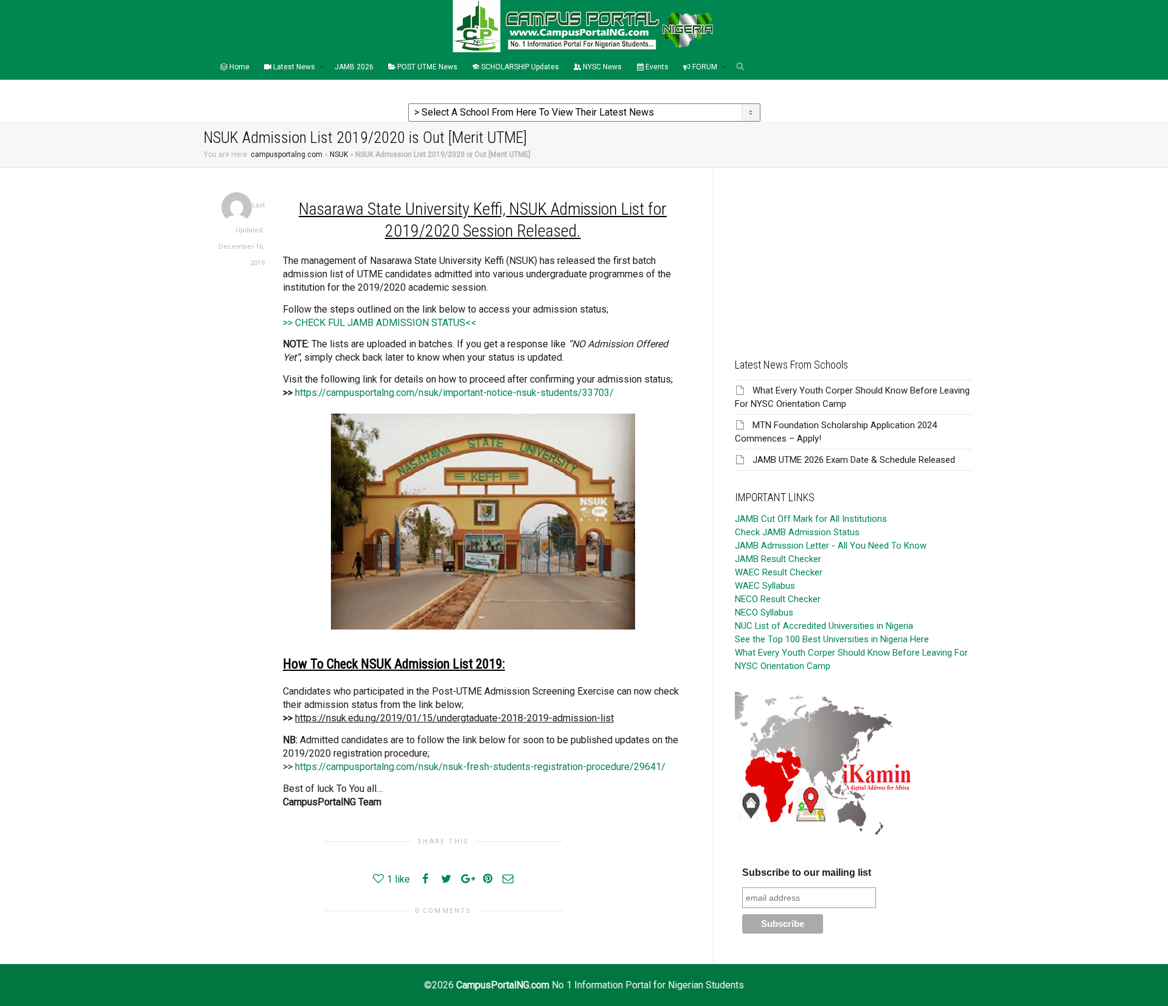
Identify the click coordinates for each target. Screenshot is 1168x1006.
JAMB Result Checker (778, 558)
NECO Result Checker (778, 599)
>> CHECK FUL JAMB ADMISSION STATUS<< (379, 322)
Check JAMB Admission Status (797, 532)
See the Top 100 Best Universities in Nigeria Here (832, 639)
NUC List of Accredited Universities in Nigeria (824, 625)
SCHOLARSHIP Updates (519, 67)
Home (238, 67)
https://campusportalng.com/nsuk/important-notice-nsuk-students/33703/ (454, 392)
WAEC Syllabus (765, 585)
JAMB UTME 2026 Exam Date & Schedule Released (854, 459)
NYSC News (601, 67)
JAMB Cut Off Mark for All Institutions (811, 518)
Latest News (294, 67)
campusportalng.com (286, 154)
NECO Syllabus (764, 612)
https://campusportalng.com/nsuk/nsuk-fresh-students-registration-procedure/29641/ (480, 766)
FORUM (704, 67)
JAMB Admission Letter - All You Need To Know (830, 545)
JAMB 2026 (354, 67)
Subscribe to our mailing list (806, 872)
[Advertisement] (854, 253)
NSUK (339, 154)
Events (656, 67)
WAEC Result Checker (778, 572)
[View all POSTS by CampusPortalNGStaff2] (236, 207)
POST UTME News (426, 67)
